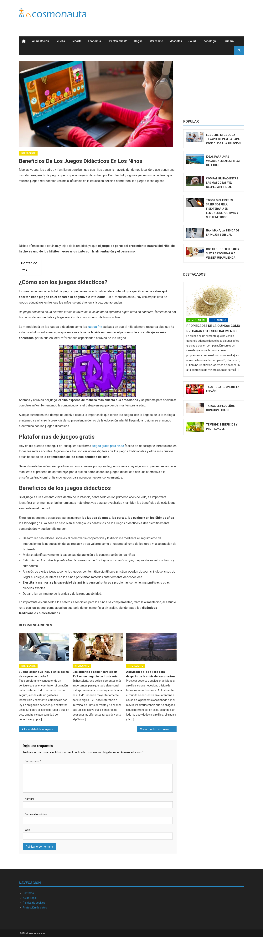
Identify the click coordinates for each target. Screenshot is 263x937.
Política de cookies (34, 902)
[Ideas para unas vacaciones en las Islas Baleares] (195, 159)
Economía (94, 41)
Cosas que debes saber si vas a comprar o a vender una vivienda (222, 253)
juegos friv (95, 327)
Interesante (156, 41)
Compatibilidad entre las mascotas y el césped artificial (222, 182)
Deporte (76, 41)
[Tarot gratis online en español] (195, 389)
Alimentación (40, 41)
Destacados (194, 274)
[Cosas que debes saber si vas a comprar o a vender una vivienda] (195, 252)
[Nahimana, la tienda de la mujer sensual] (195, 233)
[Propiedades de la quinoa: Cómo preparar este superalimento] (213, 300)
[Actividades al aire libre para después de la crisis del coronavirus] (151, 647)
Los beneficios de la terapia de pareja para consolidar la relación (223, 139)
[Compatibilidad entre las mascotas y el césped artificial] (195, 181)
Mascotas (175, 41)
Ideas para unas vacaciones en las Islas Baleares (223, 161)
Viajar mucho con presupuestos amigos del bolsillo (158, 729)
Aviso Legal (30, 897)
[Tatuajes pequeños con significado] (195, 408)
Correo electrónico (36, 814)
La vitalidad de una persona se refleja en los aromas (41, 729)
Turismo (228, 41)
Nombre (29, 798)
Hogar (138, 41)
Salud (192, 41)
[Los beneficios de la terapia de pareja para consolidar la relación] (195, 137)
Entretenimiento (117, 41)
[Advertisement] (174, 14)
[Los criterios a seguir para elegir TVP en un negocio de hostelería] (98, 647)
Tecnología (209, 41)
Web (27, 830)
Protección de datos (35, 907)
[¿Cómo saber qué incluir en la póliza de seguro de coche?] (44, 647)
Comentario (33, 761)
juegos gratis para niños (108, 446)
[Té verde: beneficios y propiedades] (195, 427)
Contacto (28, 893)
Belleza (60, 41)
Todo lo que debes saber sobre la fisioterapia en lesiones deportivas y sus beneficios (222, 209)
